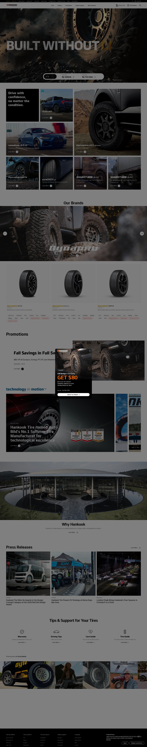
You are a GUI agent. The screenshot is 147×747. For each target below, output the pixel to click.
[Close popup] (89, 350)
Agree (125, 743)
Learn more (108, 739)
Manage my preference (136, 743)
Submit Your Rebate (72, 394)
